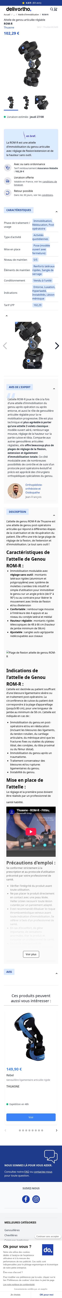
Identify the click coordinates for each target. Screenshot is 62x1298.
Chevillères (10, 1235)
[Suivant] (56, 1130)
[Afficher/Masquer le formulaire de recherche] (51, 9)
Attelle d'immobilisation (28, 14)
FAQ (26, 1171)
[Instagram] (36, 1199)
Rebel (31, 1068)
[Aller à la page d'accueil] (17, 9)
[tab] (31, 388)
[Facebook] (26, 1199)
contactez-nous (43, 1171)
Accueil (7, 14)
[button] (57, 346)
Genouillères (12, 1230)
